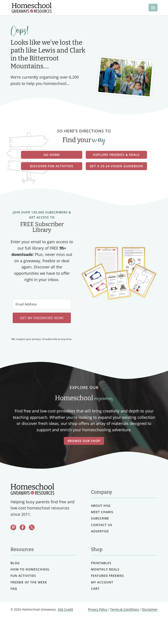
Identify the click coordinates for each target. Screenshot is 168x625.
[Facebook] (22, 527)
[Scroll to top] (153, 612)
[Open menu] (153, 7)
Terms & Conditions (124, 609)
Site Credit (65, 609)
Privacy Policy (97, 609)
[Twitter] (32, 527)
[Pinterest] (13, 527)
